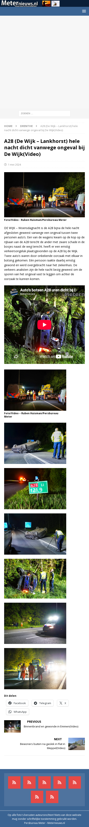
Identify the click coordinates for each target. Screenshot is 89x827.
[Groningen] (44, 782)
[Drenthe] (29, 782)
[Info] (75, 782)
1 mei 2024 (14, 164)
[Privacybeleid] (37, 797)
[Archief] (14, 782)
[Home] (59, 782)
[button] (83, 11)
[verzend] (52, 797)
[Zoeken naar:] (44, 113)
